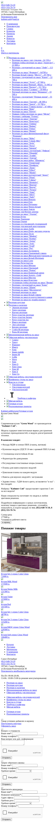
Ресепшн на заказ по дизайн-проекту (29, 300)
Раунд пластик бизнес (22, 317)
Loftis (14, 357)
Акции (10, 36)
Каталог (15, 411)
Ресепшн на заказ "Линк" (23, 168)
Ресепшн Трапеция (20, 219)
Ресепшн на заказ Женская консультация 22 (32, 256)
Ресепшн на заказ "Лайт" (23, 197)
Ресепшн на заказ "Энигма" (25, 119)
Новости (11, 38)
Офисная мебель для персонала (21, 692)
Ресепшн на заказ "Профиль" (25, 165)
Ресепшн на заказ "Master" (24, 172)
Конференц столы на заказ (19, 699)
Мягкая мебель (13, 707)
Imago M (16, 354)
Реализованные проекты (18, 714)
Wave (14, 359)
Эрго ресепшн (18, 325)
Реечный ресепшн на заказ (24, 292)
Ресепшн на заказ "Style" (23, 143)
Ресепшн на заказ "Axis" (23, 243)
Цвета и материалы (10, 53)
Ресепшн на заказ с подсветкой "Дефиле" (31, 150)
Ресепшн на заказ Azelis (23, 229)
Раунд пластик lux (20, 320)
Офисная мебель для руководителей (23, 697)
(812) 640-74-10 (8, 5)
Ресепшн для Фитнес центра (25, 212)
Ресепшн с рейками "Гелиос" (25, 116)
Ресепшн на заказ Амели (23, 209)
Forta (14, 349)
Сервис (10, 29)
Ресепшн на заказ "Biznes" (24, 131)
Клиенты (11, 31)
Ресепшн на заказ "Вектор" (24, 185)
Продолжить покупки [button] (11, 723)
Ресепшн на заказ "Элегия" (24, 158)
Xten (14, 362)
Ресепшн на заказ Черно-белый (26, 207)
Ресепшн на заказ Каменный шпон (28, 273)
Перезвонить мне (9, 671)
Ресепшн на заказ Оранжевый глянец (29, 253)
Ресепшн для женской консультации (28, 226)
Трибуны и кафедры (16, 704)
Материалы (12, 649)
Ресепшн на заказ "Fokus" (24, 128)
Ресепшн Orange (19, 221)
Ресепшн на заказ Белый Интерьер (28, 258)
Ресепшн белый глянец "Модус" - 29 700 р (31, 75)
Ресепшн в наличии (16, 688)
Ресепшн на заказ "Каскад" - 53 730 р (29, 87)
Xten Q (15, 364)
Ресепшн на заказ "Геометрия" (26, 163)
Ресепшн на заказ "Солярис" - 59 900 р (30, 89)
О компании (12, 24)
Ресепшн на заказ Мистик (24, 278)
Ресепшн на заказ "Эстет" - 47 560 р (28, 82)
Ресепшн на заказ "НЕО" (23, 194)
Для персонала (19, 385)
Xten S (15, 371)
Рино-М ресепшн (20, 332)
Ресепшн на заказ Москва (24, 265)
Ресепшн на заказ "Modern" (24, 236)
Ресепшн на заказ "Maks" (23, 138)
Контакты (11, 43)
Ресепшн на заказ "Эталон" (24, 214)
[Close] (2, 719)
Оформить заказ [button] (8, 726)
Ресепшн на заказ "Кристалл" (25, 121)
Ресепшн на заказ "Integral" (24, 148)
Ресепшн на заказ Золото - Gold (26, 275)
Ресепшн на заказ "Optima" (24, 124)
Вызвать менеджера (26, 671)
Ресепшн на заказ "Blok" (23, 109)
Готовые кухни (26, 411)
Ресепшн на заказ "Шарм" (24, 287)
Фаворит (16, 345)
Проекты (11, 33)
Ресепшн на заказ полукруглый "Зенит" (30, 175)
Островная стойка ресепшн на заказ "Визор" (32, 282)
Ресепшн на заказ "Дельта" (24, 190)
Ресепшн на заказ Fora (22, 202)
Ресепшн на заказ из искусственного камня (32, 297)
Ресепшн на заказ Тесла (23, 234)
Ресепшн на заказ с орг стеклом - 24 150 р (31, 60)
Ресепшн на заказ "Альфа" (24, 155)
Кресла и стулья (14, 702)
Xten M (15, 369)
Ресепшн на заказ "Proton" (24, 270)
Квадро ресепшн (19, 312)
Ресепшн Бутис (19, 216)
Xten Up (15, 374)
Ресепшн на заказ (15, 683)
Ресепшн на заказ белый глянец (26, 295)
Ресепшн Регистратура (22, 263)
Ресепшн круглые (15, 685)
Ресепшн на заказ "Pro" (22, 248)
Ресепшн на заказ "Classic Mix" (26, 141)
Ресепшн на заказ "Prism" (23, 177)
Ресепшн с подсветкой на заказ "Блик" (30, 285)
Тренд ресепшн (19, 310)
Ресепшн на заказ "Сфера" (24, 180)
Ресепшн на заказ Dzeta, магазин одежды (31, 231)
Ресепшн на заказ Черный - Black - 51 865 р (32, 84)
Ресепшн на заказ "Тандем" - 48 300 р (29, 102)
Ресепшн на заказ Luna (22, 260)
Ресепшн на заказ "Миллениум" (27, 290)
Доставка (11, 41)
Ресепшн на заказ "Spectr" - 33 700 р (28, 104)
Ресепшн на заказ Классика (24, 280)
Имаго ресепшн (19, 322)
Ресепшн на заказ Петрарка (24, 204)
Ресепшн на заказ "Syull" (23, 246)
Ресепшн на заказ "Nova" (23, 146)
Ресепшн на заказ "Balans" (24, 126)
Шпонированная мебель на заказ (22, 690)
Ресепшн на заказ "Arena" (24, 241)
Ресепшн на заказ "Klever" (24, 111)
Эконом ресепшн (20, 307)
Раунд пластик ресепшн (23, 315)
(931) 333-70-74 (8, 7)
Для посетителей (20, 389)
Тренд (15, 342)
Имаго (15, 347)
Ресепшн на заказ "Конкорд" (25, 182)
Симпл (15, 340)
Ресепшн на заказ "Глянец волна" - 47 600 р (32, 106)
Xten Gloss (17, 367)
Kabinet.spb (6, 411)
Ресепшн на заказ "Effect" (24, 170)
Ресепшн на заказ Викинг (24, 199)
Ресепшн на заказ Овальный (25, 268)
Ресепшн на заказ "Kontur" (24, 238)
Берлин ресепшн (19, 327)
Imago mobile (18, 352)
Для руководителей (21, 387)
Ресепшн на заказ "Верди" (24, 187)
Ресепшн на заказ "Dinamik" (25, 153)
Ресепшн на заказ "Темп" (23, 192)
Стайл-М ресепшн (20, 329)
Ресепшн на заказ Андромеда (25, 251)
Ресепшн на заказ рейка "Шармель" (28, 160)
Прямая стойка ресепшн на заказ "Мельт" (31, 114)
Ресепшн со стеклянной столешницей (29, 224)
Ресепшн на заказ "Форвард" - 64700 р (29, 72)
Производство (13, 26)
